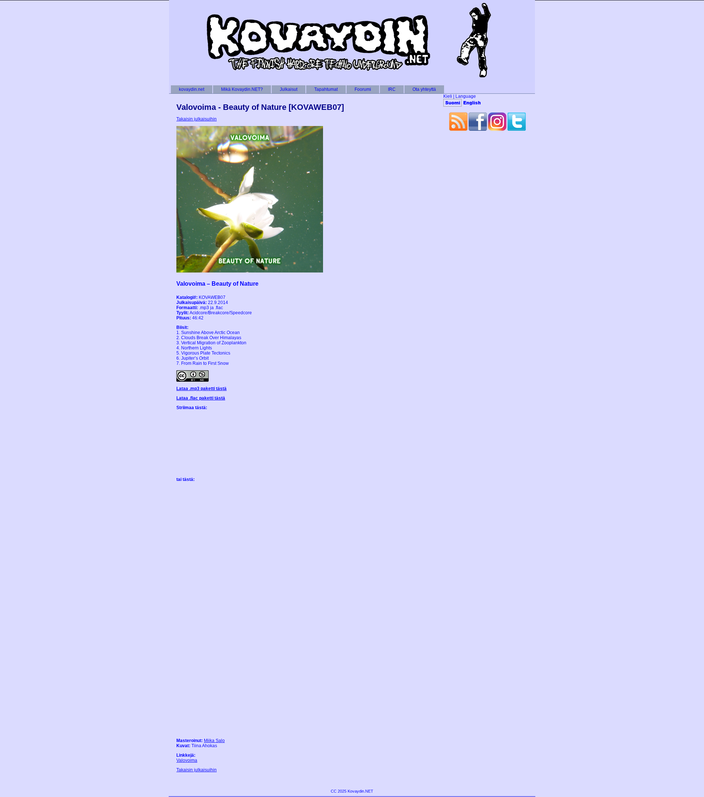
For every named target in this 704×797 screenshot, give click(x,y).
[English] (472, 103)
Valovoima (186, 760)
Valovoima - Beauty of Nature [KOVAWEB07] (260, 107)
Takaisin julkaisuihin (196, 119)
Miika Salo (214, 740)
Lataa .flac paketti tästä (200, 398)
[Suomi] (452, 103)
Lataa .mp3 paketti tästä (201, 388)
